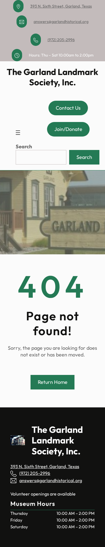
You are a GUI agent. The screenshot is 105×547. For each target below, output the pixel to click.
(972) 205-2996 (61, 39)
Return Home (52, 382)
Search (24, 146)
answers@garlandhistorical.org (61, 21)
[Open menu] (18, 132)
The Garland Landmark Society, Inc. (52, 77)
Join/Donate (68, 129)
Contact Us (68, 108)
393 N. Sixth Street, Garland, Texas (61, 6)
